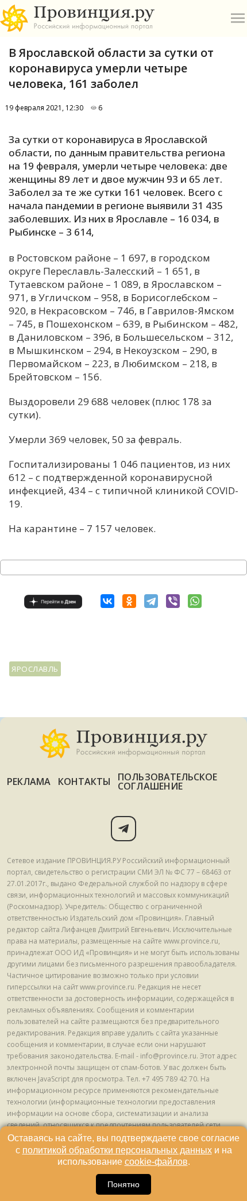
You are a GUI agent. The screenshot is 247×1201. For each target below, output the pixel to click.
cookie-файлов (156, 1162)
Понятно (123, 1184)
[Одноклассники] (129, 601)
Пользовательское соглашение (167, 781)
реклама (29, 781)
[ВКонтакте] (107, 601)
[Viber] (173, 601)
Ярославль (35, 669)
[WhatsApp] (195, 601)
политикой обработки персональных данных (117, 1150)
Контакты (84, 781)
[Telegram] (151, 601)
